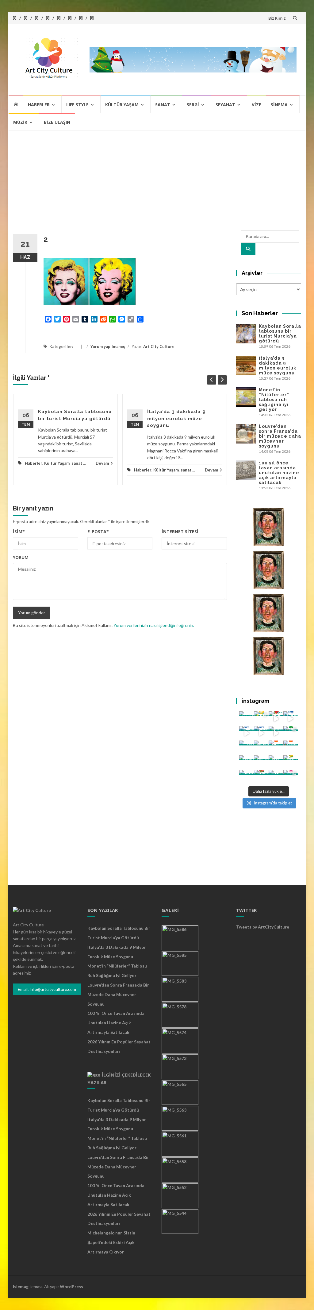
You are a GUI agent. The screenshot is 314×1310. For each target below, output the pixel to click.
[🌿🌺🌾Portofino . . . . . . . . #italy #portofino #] (261, 777)
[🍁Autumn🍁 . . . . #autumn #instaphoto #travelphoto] (290, 748)
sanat (76, 463)
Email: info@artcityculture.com (47, 989)
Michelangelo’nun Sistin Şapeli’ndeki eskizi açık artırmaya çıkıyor (111, 1242)
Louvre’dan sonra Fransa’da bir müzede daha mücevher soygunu (280, 436)
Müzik (20, 122)
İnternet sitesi (180, 531)
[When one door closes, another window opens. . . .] (246, 777)
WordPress (71, 1286)
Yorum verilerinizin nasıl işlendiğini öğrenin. (153, 625)
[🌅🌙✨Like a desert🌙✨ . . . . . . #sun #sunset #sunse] (261, 718)
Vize (256, 105)
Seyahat (225, 105)
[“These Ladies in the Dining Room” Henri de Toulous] (246, 748)
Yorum (21, 557)
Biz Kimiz (277, 18)
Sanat (162, 105)
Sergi (193, 105)
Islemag (21, 1286)
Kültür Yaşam (122, 105)
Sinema (279, 105)
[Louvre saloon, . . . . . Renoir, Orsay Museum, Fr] (246, 762)
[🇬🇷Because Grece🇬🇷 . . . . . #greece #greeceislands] (261, 733)
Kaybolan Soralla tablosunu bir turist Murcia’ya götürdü (280, 333)
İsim (19, 531)
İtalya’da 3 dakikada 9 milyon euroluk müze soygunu (176, 418)
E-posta (98, 531)
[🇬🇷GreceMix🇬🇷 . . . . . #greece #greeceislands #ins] (290, 718)
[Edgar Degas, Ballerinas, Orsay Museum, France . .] (261, 762)
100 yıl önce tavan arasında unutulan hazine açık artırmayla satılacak (279, 472)
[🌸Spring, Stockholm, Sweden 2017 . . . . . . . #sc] (290, 777)
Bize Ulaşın (57, 122)
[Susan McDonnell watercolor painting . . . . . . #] (261, 748)
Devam (102, 463)
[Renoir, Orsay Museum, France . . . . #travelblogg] (276, 762)
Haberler (39, 105)
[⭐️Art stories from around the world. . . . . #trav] (276, 733)
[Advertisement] (157, 177)
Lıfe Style (77, 105)
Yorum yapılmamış (107, 346)
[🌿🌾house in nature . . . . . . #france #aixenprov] (290, 762)
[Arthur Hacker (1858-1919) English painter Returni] (246, 718)
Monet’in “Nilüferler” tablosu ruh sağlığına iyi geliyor (274, 399)
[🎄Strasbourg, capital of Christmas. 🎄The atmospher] (290, 733)
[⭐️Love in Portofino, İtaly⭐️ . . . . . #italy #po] (276, 777)
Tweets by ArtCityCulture (262, 926)
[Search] (248, 249)
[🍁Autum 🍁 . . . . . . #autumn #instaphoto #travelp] (276, 748)
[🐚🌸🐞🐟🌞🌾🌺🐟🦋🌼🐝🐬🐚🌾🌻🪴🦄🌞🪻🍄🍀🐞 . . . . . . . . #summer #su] (276, 718)
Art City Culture (158, 346)
